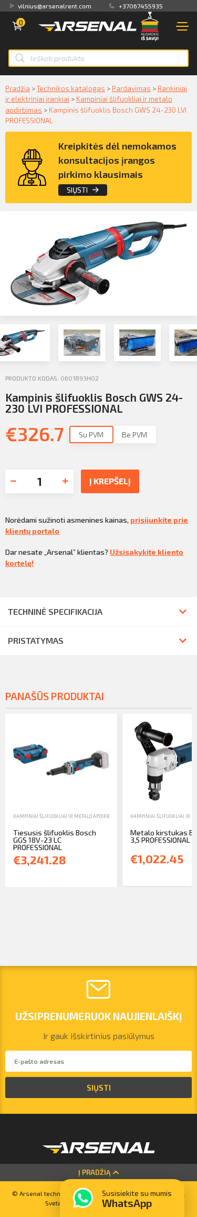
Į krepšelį (110, 481)
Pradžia (17, 88)
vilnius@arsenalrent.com (54, 6)
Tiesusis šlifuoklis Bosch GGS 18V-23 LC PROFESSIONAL (54, 840)
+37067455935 (141, 5)
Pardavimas (131, 88)
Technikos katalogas (71, 88)
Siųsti (77, 189)
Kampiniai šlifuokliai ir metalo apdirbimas (67, 816)
